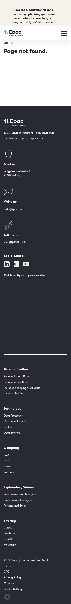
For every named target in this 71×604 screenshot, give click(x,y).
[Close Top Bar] (35, 4)
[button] (7, 597)
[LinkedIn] (7, 264)
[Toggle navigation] (64, 33)
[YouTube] (26, 264)
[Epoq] (13, 33)
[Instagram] (16, 264)
